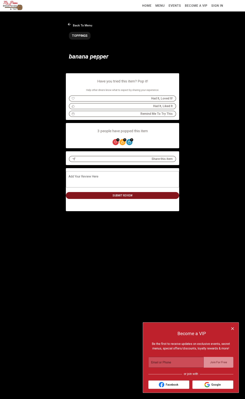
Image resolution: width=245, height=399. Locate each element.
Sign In (217, 5)
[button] (80, 25)
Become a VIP (196, 5)
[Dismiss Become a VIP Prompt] (232, 328)
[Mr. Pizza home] (20, 6)
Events (175, 5)
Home (147, 5)
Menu (160, 5)
